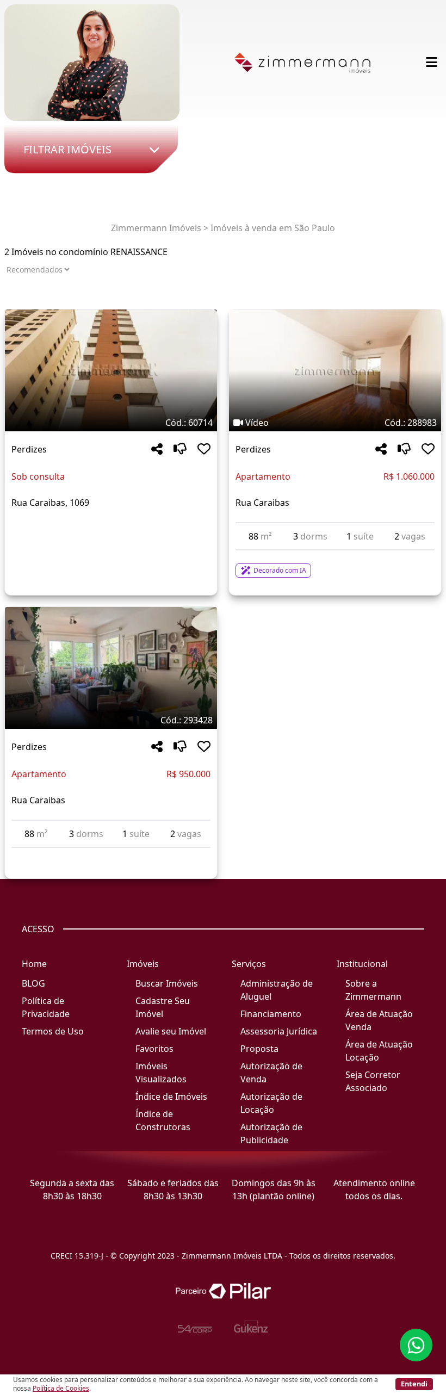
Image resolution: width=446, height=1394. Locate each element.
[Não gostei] (180, 449)
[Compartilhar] (157, 449)
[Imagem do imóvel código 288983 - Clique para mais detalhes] (335, 370)
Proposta (259, 1049)
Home (34, 964)
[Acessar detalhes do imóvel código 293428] (110, 854)
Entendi (414, 1384)
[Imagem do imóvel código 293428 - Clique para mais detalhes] (111, 668)
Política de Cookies (61, 1388)
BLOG (33, 983)
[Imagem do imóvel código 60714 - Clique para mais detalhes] (111, 370)
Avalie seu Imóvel (170, 1031)
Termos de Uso (53, 1031)
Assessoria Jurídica (278, 1031)
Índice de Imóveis (171, 1096)
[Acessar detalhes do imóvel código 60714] (110, 528)
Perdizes (29, 449)
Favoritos (154, 1049)
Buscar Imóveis (166, 983)
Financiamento (270, 1014)
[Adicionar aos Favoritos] (203, 449)
